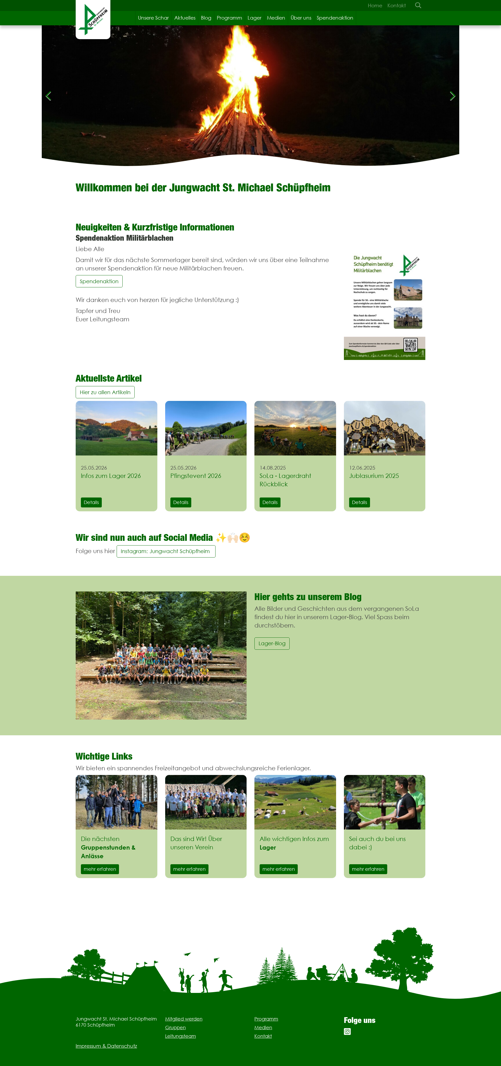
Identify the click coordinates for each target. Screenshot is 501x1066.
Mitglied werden (183, 1019)
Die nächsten (108, 847)
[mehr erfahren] (116, 802)
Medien (276, 18)
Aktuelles (184, 18)
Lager (254, 18)
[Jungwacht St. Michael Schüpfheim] (93, 20)
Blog (206, 18)
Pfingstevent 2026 (195, 475)
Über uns (301, 18)
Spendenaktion (335, 18)
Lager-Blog (272, 643)
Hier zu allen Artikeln (105, 392)
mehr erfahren (100, 869)
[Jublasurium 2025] (385, 428)
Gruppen (175, 1027)
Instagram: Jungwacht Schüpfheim (166, 551)
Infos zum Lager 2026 (111, 475)
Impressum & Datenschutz (106, 1046)
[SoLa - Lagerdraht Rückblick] (295, 428)
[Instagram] (347, 1031)
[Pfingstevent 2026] (206, 428)
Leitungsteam (180, 1036)
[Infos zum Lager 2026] (116, 428)
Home (375, 5)
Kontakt (396, 5)
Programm (229, 18)
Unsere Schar (153, 18)
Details (91, 502)
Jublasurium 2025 (374, 475)
